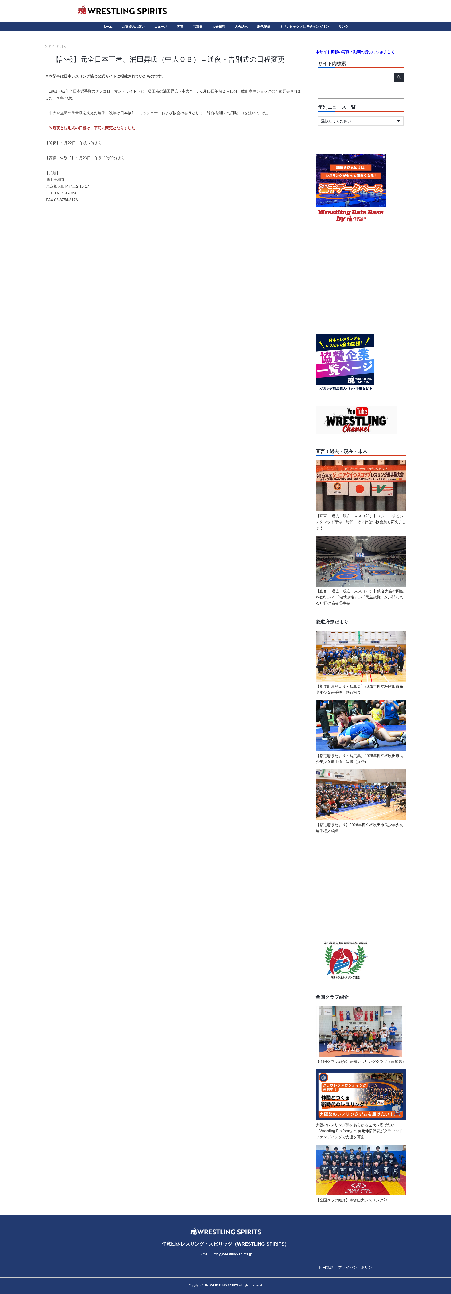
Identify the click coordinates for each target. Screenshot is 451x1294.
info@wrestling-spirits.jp (232, 1254)
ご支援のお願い (133, 26)
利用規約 (326, 1267)
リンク (343, 26)
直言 (180, 26)
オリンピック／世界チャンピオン (304, 26)
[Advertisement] (175, 277)
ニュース (160, 26)
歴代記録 (263, 26)
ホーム (108, 26)
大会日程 (218, 26)
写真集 (198, 26)
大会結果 (241, 26)
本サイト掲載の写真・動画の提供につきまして (355, 52)
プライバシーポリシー (357, 1267)
